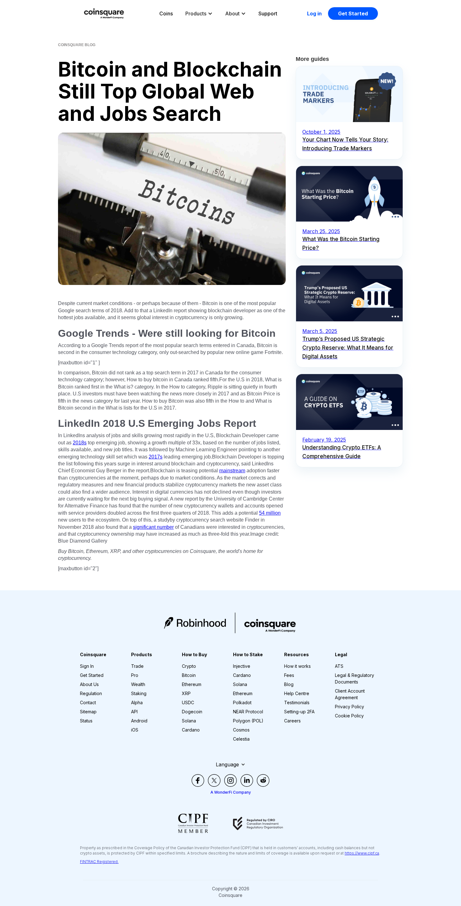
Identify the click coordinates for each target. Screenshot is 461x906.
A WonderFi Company (230, 792)
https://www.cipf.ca (362, 853)
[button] (199, 13)
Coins (166, 13)
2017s (155, 456)
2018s (80, 442)
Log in (314, 13)
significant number (153, 527)
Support (267, 13)
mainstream (232, 470)
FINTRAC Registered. (99, 861)
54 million (270, 513)
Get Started (353, 13)
